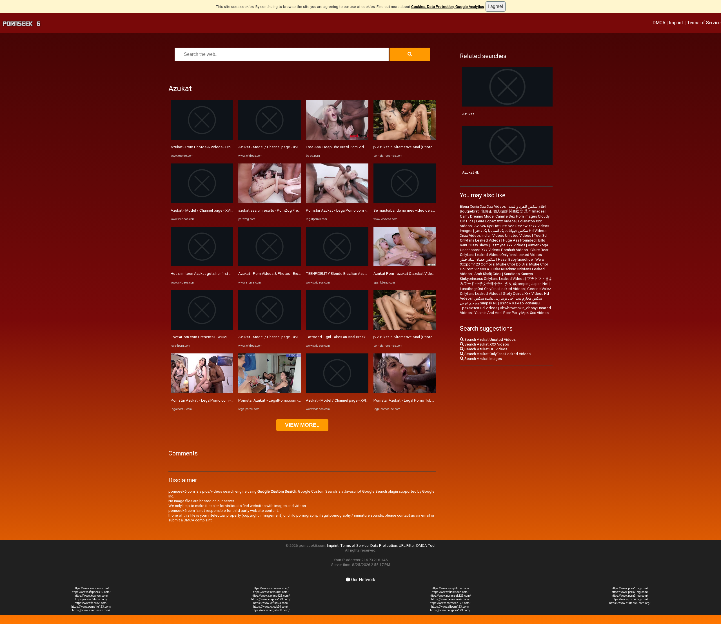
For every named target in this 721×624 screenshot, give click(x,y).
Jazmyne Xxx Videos (508, 245)
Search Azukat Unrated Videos (490, 339)
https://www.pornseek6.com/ (450, 599)
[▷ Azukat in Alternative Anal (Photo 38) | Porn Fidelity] (404, 138)
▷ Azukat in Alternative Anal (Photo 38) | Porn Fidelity (417, 147)
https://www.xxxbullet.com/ (271, 592)
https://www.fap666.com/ (91, 603)
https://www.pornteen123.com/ (450, 603)
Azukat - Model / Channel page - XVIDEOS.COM (210, 210)
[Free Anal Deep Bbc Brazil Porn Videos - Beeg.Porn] (337, 138)
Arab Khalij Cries (487, 273)
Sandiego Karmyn (518, 273)
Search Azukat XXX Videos (486, 344)
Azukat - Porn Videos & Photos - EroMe (271, 273)
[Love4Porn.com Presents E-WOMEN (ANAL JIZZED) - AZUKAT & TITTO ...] (202, 328)
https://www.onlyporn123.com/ (450, 610)
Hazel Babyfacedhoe (515, 259)
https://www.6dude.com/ (91, 599)
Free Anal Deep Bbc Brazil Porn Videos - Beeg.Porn (348, 147)
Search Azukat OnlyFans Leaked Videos (497, 353)
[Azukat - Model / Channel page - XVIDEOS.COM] (202, 201)
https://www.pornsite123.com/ (91, 606)
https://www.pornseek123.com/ (450, 596)
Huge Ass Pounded (519, 240)
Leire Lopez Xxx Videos (496, 221)
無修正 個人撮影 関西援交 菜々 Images (513, 211)
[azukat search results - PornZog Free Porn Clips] (269, 201)
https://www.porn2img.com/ (629, 592)
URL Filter (407, 545)
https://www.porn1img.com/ (629, 588)
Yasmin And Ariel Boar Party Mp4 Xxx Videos (511, 312)
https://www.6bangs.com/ (91, 596)
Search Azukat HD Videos (485, 349)
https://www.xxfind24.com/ (270, 603)
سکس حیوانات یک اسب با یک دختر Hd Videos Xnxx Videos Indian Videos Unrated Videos (503, 233)
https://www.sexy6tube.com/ (450, 588)
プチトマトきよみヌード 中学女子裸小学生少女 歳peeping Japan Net (506, 281)
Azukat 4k (470, 172)
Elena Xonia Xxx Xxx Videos (483, 206)
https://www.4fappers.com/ (91, 588)
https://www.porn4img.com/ (630, 599)
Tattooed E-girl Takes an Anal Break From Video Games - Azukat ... (361, 337)
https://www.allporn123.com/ (450, 606)
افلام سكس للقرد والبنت (527, 206)
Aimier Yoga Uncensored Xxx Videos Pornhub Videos (504, 247)
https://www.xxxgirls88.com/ (271, 610)
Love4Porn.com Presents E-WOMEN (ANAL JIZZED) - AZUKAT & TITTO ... (232, 337)
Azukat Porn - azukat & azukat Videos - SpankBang (415, 273)
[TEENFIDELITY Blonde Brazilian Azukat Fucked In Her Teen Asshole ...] (337, 265)
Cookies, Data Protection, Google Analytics (447, 6)
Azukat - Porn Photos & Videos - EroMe (203, 147)
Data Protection (383, 545)
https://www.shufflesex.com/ (91, 610)
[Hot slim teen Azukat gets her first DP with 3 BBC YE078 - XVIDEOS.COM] (202, 265)
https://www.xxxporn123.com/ (270, 599)
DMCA (659, 22)
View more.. (302, 425)
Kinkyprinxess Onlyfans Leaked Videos (492, 278)
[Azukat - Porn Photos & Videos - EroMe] (202, 138)
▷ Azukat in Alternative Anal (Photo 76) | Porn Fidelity (417, 337)
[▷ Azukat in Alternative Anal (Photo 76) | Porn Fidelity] (404, 328)
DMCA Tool (425, 545)
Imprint (676, 22)
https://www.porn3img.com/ (629, 596)
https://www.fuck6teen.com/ (450, 592)
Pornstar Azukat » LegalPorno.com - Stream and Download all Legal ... (228, 400)
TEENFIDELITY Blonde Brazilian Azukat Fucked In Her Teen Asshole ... (363, 273)
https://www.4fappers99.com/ (91, 592)
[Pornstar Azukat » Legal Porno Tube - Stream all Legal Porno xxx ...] (404, 391)
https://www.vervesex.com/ (271, 588)
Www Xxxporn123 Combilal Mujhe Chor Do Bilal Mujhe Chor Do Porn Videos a (504, 264)
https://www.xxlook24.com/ (270, 606)
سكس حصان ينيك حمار (477, 259)
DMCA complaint (198, 520)
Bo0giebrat (469, 211)
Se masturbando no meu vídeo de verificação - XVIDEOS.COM (424, 210)
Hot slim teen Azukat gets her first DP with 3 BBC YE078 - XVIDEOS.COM (231, 273)
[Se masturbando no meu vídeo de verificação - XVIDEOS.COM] (404, 201)
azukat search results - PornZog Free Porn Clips (278, 210)
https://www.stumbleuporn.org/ (630, 603)
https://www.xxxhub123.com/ (271, 596)
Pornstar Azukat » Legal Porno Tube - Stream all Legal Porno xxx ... (428, 400)
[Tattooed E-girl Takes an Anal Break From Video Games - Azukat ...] (337, 328)
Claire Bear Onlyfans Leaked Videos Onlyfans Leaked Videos (504, 252)
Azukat (468, 114)
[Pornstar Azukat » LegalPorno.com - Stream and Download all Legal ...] (202, 391)
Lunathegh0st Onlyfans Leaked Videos (492, 288)
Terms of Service (703, 22)
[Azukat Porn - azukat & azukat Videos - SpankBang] (404, 265)
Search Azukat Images (483, 358)
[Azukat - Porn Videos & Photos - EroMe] (269, 265)
